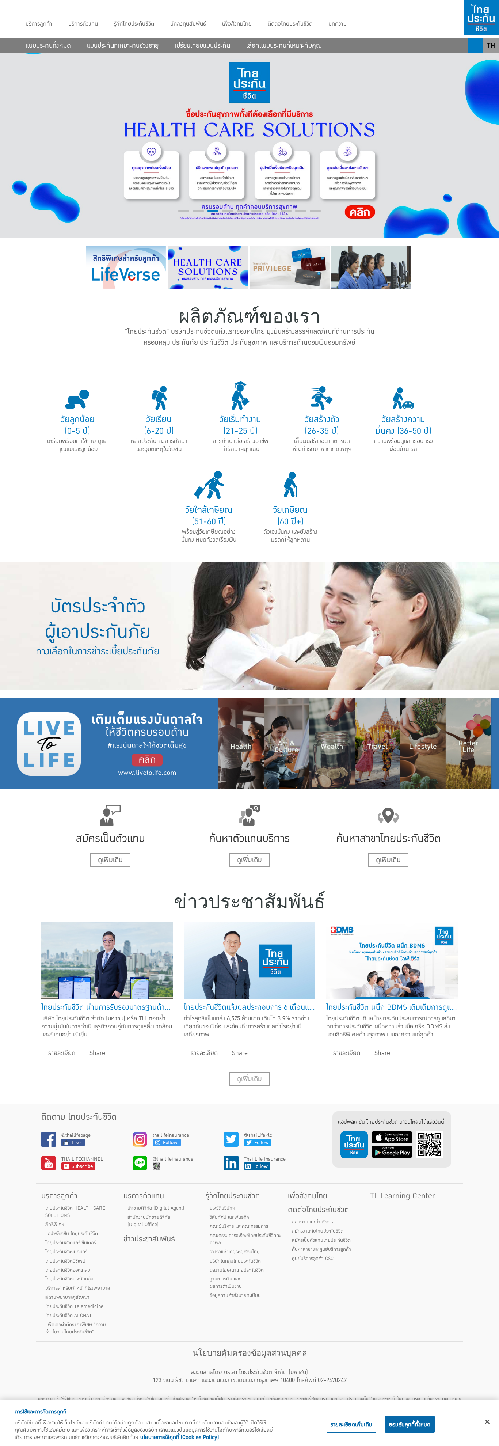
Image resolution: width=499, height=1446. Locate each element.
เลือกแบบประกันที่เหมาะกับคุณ (284, 45)
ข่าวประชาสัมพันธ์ (149, 1239)
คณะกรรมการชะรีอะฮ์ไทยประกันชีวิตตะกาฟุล (245, 1239)
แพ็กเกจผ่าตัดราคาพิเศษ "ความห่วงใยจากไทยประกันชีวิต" (75, 1328)
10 (315, 211)
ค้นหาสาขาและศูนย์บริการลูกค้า (321, 1249)
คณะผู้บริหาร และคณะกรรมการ (239, 1226)
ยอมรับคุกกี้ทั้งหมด (410, 1424)
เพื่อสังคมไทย (237, 24)
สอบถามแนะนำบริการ (312, 1222)
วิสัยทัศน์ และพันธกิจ (229, 1217)
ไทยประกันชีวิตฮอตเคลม (67, 1270)
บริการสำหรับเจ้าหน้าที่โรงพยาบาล (77, 1288)
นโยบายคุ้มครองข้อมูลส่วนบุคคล (250, 1353)
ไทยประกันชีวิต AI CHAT (68, 1316)
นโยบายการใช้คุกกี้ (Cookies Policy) (179, 1437)
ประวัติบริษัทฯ (222, 1208)
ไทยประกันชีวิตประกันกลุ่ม (69, 1279)
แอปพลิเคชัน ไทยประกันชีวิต (71, 1234)
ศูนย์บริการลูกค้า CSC (313, 1259)
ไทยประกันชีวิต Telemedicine (74, 1306)
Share (96, 1053)
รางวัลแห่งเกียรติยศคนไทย (235, 1252)
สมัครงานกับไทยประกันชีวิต (317, 1231)
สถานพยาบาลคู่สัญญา (67, 1297)
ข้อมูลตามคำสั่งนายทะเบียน (235, 1295)
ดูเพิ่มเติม (110, 859)
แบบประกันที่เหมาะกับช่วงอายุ (123, 45)
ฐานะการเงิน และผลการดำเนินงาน (226, 1282)
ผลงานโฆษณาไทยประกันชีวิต (237, 1270)
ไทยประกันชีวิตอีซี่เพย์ (65, 1261)
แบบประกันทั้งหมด (48, 45)
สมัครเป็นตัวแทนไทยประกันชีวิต (321, 1240)
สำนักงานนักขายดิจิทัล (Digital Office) (148, 1221)
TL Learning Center (402, 1196)
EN (491, 60)
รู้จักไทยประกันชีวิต (134, 24)
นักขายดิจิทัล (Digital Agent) (155, 1208)
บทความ (337, 24)
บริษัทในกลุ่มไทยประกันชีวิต (235, 1261)
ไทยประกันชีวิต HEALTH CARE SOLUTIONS (75, 1211)
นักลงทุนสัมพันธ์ (188, 24)
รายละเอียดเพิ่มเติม (351, 1424)
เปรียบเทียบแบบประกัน (202, 45)
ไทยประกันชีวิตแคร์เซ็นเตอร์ (70, 1243)
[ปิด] (487, 1422)
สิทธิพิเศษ (54, 1225)
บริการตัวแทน (83, 24)
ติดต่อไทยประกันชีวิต (290, 24)
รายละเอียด (60, 1053)
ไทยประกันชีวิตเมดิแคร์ (66, 1252)
